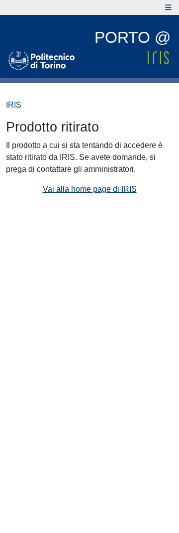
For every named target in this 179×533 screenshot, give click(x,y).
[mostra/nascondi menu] (168, 7)
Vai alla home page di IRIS (90, 189)
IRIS (13, 105)
